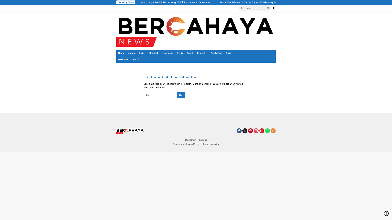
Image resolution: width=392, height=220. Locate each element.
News (121, 53)
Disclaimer (123, 59)
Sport (190, 53)
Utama (131, 53)
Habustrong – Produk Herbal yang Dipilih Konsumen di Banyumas (157, 2)
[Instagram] (256, 131)
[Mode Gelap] (274, 8)
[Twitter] (244, 131)
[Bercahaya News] (196, 30)
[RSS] (273, 131)
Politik (142, 53)
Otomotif (201, 53)
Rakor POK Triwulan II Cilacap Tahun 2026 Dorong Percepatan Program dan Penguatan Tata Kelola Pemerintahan (263, 2)
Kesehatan (167, 53)
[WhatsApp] (267, 131)
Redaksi (137, 59)
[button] (268, 8)
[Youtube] (261, 131)
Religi (229, 53)
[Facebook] (239, 131)
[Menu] (118, 8)
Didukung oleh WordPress (186, 144)
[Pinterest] (250, 131)
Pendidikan (216, 53)
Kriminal (153, 53)
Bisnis (180, 53)
